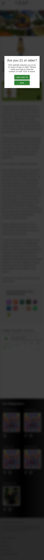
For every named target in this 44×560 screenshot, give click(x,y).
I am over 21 (22, 77)
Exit (22, 83)
